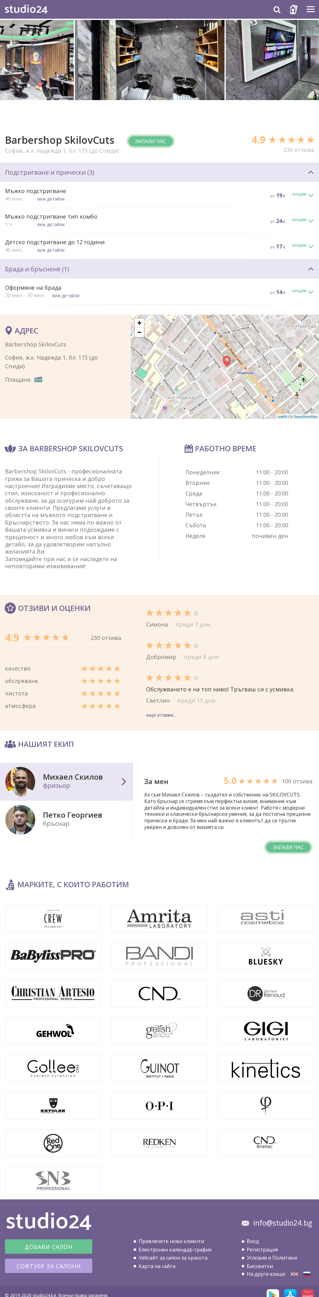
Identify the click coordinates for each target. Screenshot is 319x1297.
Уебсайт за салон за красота (173, 1257)
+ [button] (139, 323)
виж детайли (50, 199)
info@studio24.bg (282, 1223)
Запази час (150, 141)
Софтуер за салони (49, 1266)
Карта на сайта (157, 1266)
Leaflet (282, 416)
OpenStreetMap (305, 416)
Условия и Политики (272, 1257)
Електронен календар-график (175, 1249)
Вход (253, 1241)
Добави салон (49, 1247)
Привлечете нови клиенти (171, 1241)
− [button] (139, 332)
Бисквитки (260, 1266)
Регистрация (262, 1249)
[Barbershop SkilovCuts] (294, 1274)
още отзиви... (161, 715)
